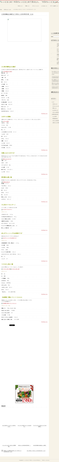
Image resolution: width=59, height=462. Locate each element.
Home (1, 9)
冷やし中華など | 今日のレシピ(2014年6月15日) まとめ (36, 450)
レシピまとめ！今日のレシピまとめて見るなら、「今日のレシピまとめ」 (37, 460)
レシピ (10, 9)
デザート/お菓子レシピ (54, 5)
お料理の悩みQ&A (55, 114)
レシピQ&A (55, 116)
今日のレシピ (20, 5)
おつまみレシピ (44, 5)
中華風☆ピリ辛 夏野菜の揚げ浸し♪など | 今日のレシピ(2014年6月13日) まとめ (12, 451)
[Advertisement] (24, 53)
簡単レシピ (27, 5)
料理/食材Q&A (55, 118)
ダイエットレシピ (35, 5)
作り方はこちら (44, 113)
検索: (52, 36)
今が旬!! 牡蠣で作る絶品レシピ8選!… (39, 445)
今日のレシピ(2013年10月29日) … (24, 445)
